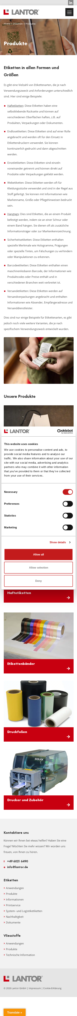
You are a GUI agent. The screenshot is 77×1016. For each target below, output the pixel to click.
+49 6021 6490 (16, 861)
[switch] (68, 504)
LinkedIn (70, 2)
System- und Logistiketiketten (24, 911)
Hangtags (13, 214)
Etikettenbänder (21, 663)
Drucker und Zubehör (25, 800)
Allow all (38, 554)
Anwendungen (15, 888)
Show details (58, 542)
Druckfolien (17, 731)
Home (7, 23)
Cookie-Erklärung (52, 988)
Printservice (13, 905)
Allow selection (38, 567)
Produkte (11, 893)
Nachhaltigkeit (14, 916)
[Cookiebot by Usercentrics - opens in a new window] (57, 431)
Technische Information (20, 955)
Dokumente (13, 922)
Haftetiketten (15, 105)
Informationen (15, 899)
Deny (38, 580)
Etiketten (18, 23)
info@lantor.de (16, 867)
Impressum (35, 988)
